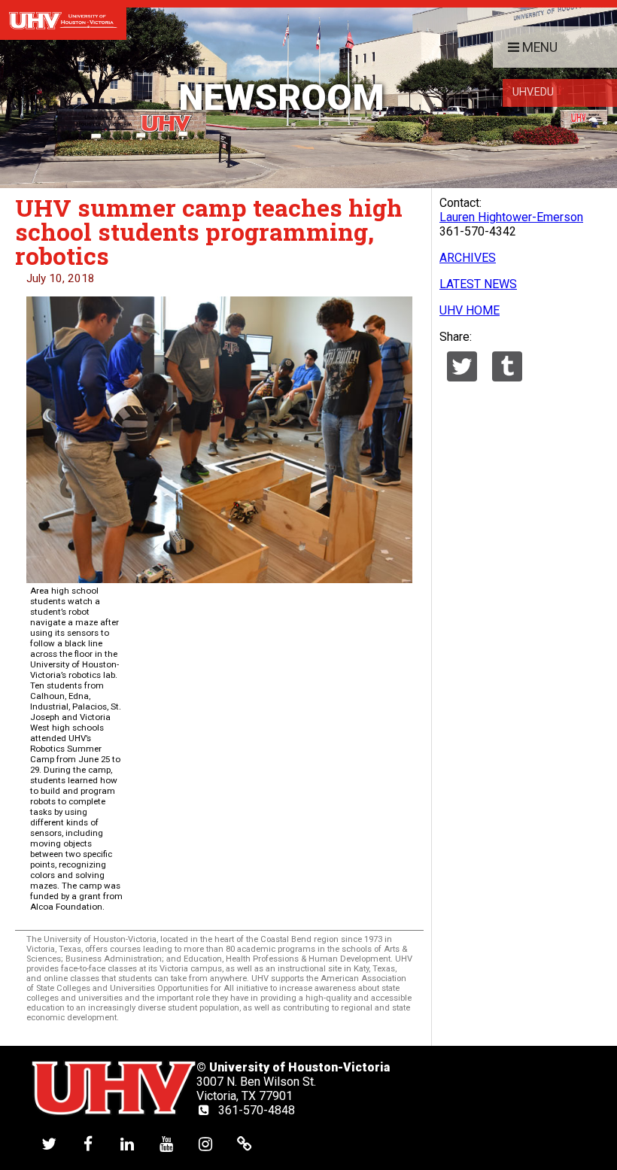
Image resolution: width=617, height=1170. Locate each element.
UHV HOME (469, 310)
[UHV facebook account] (88, 1143)
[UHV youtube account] (166, 1143)
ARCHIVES (467, 258)
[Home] (63, 20)
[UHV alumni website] (245, 1143)
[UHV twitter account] (49, 1143)
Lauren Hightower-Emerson (511, 217)
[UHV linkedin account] (127, 1143)
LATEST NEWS (478, 284)
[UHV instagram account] (205, 1143)
